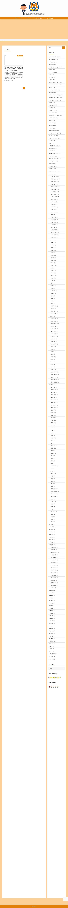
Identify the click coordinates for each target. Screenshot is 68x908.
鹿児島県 (52, 641)
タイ (52, 651)
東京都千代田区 (55, 552)
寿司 (52, 87)
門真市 (53, 257)
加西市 (53, 435)
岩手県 (52, 534)
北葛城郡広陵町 (55, 491)
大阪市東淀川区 (55, 234)
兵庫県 (52, 384)
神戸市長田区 (54, 394)
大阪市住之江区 (55, 196)
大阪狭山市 (54, 290)
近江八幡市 (54, 511)
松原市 (53, 280)
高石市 (53, 298)
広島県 (52, 610)
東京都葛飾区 (54, 557)
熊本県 (52, 636)
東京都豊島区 (54, 562)
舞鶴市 (53, 356)
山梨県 (52, 600)
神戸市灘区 (54, 397)
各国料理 (53, 128)
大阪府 (53, 174)
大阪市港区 (54, 214)
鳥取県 (52, 613)
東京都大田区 (54, 565)
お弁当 (52, 150)
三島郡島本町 (54, 313)
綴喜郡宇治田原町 (55, 379)
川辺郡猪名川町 (55, 465)
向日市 (53, 349)
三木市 (53, 427)
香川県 (52, 620)
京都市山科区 (54, 344)
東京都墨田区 (54, 585)
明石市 (53, 438)
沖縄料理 (53, 123)
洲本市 (53, 443)
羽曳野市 (53, 285)
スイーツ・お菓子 (55, 138)
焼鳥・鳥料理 (54, 117)
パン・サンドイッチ (55, 133)
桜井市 (53, 483)
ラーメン (53, 72)
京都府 (52, 316)
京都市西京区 (54, 331)
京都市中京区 (55, 323)
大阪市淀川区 (55, 232)
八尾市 (53, 278)
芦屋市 (53, 422)
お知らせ (52, 656)
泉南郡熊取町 (54, 306)
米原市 (53, 516)
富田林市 (53, 293)
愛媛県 (52, 623)
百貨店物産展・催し (55, 145)
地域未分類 (53, 653)
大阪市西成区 (55, 194)
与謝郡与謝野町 (55, 372)
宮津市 (53, 366)
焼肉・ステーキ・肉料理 (56, 95)
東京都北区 (54, 549)
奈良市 (53, 473)
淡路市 (53, 440)
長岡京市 (53, 346)
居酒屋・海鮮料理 (55, 89)
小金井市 (53, 587)
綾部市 (53, 359)
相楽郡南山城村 (55, 374)
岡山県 (52, 608)
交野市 (53, 267)
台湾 (52, 646)
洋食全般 (53, 64)
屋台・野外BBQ (54, 130)
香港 (52, 648)
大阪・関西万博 (54, 59)
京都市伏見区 (54, 336)
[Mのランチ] (34, 6)
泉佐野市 (53, 308)
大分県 (52, 633)
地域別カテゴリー (55, 171)
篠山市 (53, 455)
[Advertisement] (34, 29)
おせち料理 (53, 148)
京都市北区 (54, 339)
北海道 (52, 529)
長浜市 (53, 514)
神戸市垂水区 (54, 407)
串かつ (52, 120)
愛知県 (52, 605)
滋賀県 (52, 499)
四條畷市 (53, 270)
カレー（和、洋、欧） (55, 82)
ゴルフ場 (53, 163)
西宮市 (53, 415)
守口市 (53, 260)
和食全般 (53, 62)
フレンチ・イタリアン (55, 67)
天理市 (53, 476)
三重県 (52, 524)
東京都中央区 (54, 547)
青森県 (52, 531)
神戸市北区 (54, 387)
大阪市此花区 (54, 224)
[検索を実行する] (63, 47)
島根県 (52, 615)
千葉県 (52, 542)
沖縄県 (52, 643)
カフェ (52, 140)
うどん (52, 77)
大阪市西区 (54, 184)
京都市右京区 (54, 326)
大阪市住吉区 (54, 199)
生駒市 (53, 478)
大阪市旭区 (54, 227)
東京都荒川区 (54, 582)
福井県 (52, 595)
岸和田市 (53, 300)
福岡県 (52, 628)
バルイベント (54, 161)
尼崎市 (53, 410)
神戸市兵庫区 (54, 402)
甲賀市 (53, 509)
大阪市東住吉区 (55, 201)
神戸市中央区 (54, 389)
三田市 (53, 430)
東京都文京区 (54, 567)
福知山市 (53, 351)
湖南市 (53, 521)
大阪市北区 (55, 176)
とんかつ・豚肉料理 (55, 100)
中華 (52, 69)
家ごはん (53, 168)
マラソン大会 (53, 166)
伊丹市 (53, 417)
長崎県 (52, 631)
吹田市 (53, 242)
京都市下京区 (54, 321)
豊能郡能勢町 (54, 311)
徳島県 (52, 618)
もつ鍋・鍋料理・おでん (56, 97)
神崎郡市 (53, 453)
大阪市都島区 (54, 217)
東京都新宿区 (54, 572)
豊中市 (53, 240)
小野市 (53, 425)
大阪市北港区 (54, 237)
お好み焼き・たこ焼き (55, 115)
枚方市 (53, 262)
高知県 (52, 625)
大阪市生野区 (54, 204)
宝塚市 (53, 412)
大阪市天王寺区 (55, 186)
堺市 (53, 288)
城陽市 (53, 364)
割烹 (52, 102)
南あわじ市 (54, 445)
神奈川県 (52, 590)
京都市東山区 (54, 333)
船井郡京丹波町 (55, 382)
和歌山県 (53, 526)
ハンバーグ (53, 110)
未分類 (52, 659)
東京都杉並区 (54, 575)
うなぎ (52, 107)
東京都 (52, 544)
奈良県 (52, 471)
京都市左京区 (54, 328)
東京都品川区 (54, 559)
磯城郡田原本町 (55, 488)
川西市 (53, 420)
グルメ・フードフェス (55, 158)
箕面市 (53, 252)
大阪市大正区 (54, 212)
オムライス (53, 112)
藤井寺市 (53, 283)
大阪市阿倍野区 (55, 189)
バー (52, 143)
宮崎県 (52, 638)
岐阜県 (52, 603)
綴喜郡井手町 (54, 377)
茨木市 (53, 245)
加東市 (53, 450)
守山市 (53, 519)
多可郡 (53, 468)
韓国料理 (53, 125)
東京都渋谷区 (54, 570)
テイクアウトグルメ (55, 153)
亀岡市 (53, 354)
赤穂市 (53, 463)
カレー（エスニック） (55, 84)
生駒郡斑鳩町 (54, 496)
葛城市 (53, 486)
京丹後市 (53, 369)
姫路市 (53, 448)
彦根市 (53, 504)
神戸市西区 (54, 392)
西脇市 (53, 458)
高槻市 (53, 247)
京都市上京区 (54, 318)
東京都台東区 (54, 554)
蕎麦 (52, 79)
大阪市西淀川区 (55, 229)
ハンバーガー (54, 135)
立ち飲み (53, 92)
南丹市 (53, 361)
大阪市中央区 (55, 179)
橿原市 (53, 481)
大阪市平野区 (54, 206)
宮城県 (52, 537)
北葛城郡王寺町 (55, 493)
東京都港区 (54, 580)
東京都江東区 (54, 577)
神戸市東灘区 (54, 399)
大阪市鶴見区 (54, 222)
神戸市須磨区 (54, 405)
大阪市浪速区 (55, 191)
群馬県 (52, 539)
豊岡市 (53, 460)
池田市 (53, 250)
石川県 (52, 592)
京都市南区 (54, 341)
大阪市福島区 (55, 181)
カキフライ (53, 105)
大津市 (53, 501)
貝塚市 (53, 303)
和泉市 (53, 295)
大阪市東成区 (54, 209)
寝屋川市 (53, 265)
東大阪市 (53, 275)
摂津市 (53, 255)
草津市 (53, 506)
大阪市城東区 (54, 219)
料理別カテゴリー (55, 56)
